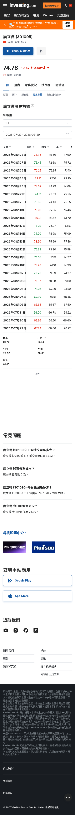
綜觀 (5, 94)
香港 (36, 15)
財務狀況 (31, 85)
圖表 (17, 85)
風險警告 (7, 793)
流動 (43, 658)
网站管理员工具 (50, 674)
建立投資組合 (49, 666)
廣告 (5, 658)
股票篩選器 (21, 15)
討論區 (60, 85)
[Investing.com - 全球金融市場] (23, 5)
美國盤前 (63, 15)
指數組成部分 (54, 94)
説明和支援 (10, 666)
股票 (7, 15)
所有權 (25, 94)
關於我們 (8, 650)
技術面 (46, 85)
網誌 (43, 650)
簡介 (14, 94)
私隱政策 (7, 780)
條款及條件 (9, 768)
